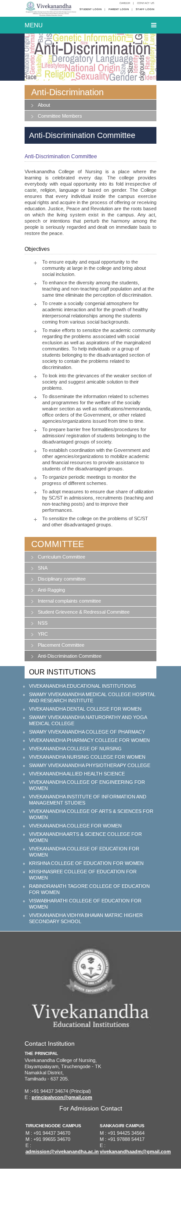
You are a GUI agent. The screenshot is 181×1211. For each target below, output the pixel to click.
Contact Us (145, 3)
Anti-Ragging (51, 589)
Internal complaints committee (69, 601)
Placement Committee (61, 645)
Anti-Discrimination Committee (69, 656)
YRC (43, 634)
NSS (42, 623)
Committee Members (60, 116)
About (44, 105)
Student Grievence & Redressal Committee (84, 612)
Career (124, 3)
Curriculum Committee (61, 556)
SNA (42, 567)
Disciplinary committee (62, 578)
